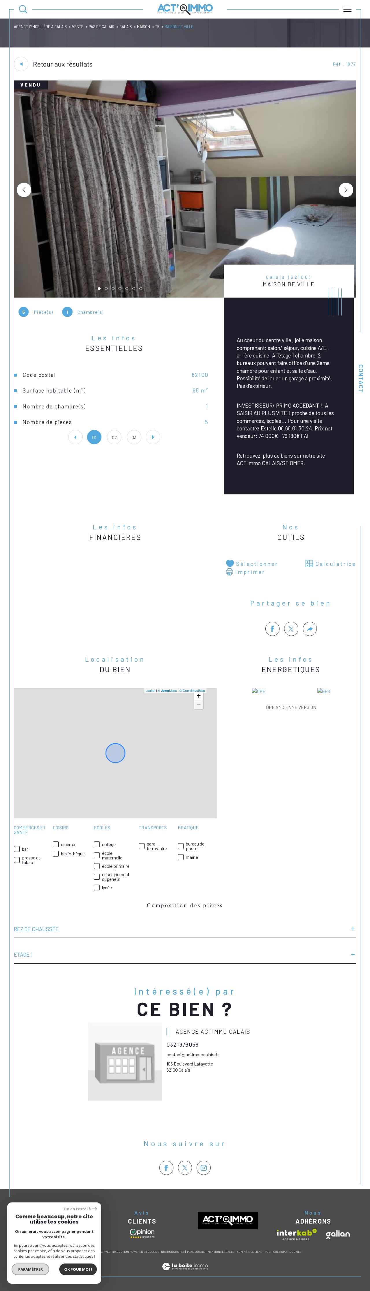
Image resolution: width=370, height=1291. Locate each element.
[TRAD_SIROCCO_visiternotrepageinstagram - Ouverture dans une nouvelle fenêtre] (204, 1168)
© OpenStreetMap (192, 690)
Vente (78, 26)
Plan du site (196, 1251)
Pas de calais (101, 26)
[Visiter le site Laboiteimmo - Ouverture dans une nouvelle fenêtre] (185, 1273)
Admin (241, 1251)
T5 (157, 26)
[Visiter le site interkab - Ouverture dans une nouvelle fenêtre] (297, 1234)
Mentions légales (221, 1251)
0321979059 (182, 1044)
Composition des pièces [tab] (185, 905)
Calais (125, 26)
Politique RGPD (276, 1251)
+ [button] (199, 695)
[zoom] (185, 295)
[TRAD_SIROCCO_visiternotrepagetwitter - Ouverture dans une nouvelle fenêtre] (185, 1168)
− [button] (199, 704)
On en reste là (77, 1209)
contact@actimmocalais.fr (192, 1054)
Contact (361, 378)
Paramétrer (30, 1269)
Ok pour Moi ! (78, 1269)
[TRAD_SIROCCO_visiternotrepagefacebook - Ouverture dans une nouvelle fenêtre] (166, 1168)
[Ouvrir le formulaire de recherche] (23, 9)
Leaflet (150, 690)
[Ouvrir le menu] (347, 9)
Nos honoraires (172, 1251)
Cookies (295, 1251)
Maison (143, 26)
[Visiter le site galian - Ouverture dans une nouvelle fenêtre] (338, 1234)
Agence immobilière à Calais (40, 26)
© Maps (167, 690)
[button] (346, 190)
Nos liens (255, 1251)
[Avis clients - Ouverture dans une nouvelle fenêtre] (142, 1234)
